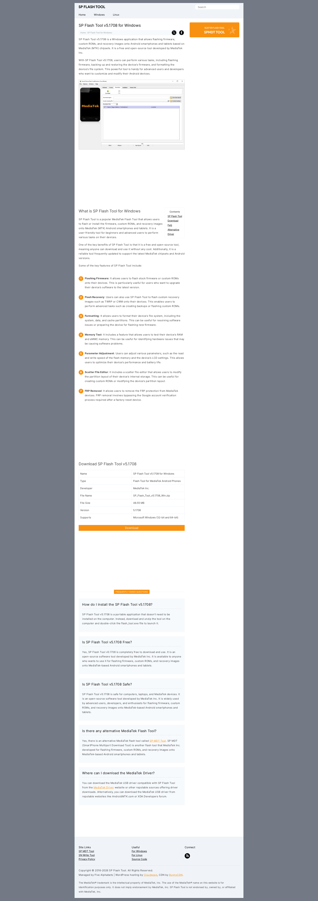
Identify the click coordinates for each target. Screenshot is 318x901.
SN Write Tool (87, 855)
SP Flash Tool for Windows (99, 32)
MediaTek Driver (104, 787)
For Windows (139, 851)
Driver (171, 234)
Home (83, 32)
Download (173, 220)
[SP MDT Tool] (214, 31)
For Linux (137, 855)
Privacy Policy (87, 859)
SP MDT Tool (158, 740)
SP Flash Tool (92, 6)
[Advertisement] (132, 177)
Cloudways (151, 874)
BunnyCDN (176, 874)
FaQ (170, 225)
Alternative (173, 229)
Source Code (139, 859)
